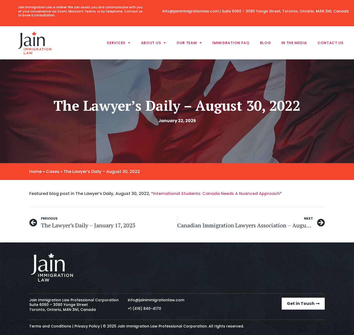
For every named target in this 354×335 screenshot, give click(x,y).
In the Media (294, 42)
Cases (52, 172)
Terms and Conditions (50, 326)
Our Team (186, 42)
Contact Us (330, 42)
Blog (265, 42)
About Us (151, 42)
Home (35, 172)
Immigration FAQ (231, 42)
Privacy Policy (87, 326)
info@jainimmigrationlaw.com (190, 11)
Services (116, 42)
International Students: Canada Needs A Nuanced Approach (216, 194)
